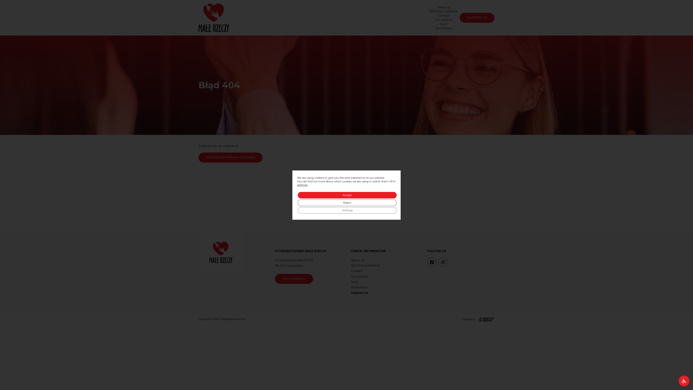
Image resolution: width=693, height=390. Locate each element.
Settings (347, 210)
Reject (347, 202)
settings (302, 185)
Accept (347, 195)
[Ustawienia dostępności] (684, 381)
